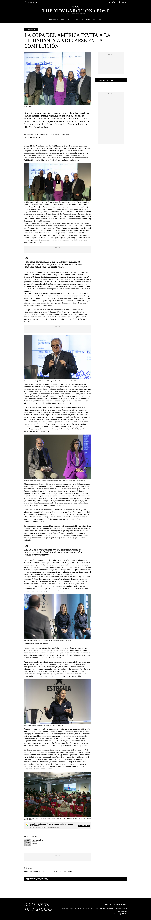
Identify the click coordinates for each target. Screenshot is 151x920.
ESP (126, 2)
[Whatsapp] (34, 138)
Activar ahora (83, 825)
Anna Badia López (31, 134)
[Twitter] (28, 138)
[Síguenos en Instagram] (34, 2)
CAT (123, 2)
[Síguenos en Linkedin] (31, 2)
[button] (119, 2)
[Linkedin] (31, 138)
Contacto (65, 908)
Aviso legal (94, 908)
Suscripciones (122, 911)
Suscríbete (112, 2)
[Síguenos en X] (28, 2)
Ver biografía (34, 843)
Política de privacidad (106, 908)
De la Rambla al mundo (45, 871)
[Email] (39, 138)
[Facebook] (25, 138)
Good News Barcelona (63, 871)
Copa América (31, 29)
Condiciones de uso (121, 908)
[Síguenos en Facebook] (25, 2)
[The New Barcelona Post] (38, 907)
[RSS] (39, 2)
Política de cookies (83, 908)
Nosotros (73, 908)
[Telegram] (37, 138)
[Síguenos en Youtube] (36, 2)
